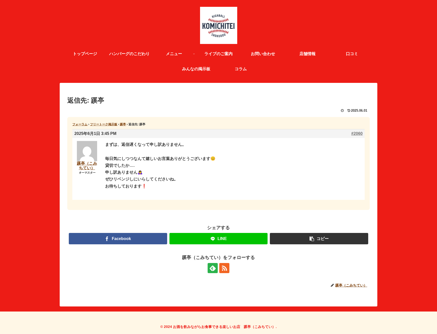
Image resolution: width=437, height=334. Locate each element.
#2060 (357, 133)
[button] (319, 238)
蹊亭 (123, 124)
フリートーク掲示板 (103, 124)
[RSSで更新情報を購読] (224, 268)
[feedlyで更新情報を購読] (213, 268)
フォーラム (80, 124)
